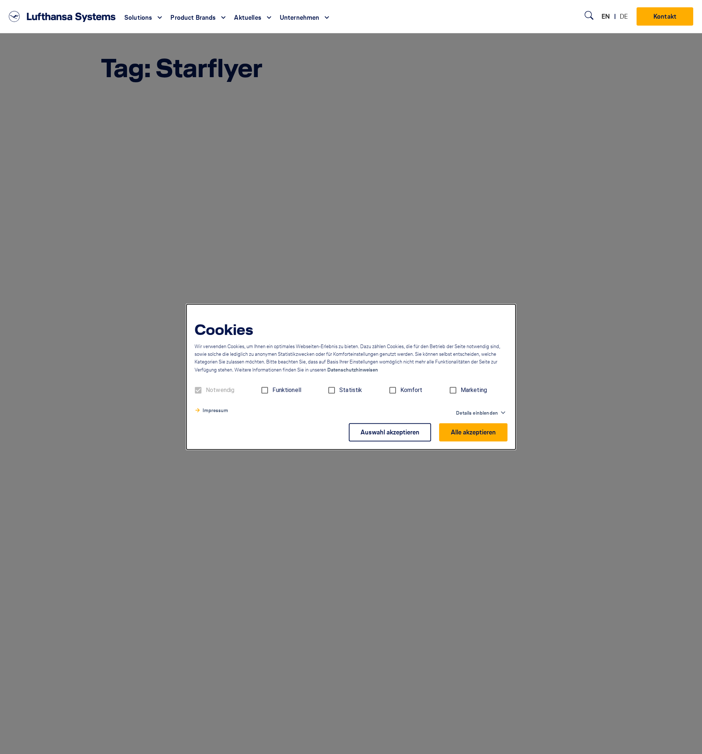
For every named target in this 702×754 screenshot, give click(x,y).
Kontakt (664, 16)
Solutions (138, 17)
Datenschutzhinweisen (352, 370)
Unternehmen (300, 17)
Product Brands (193, 17)
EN (605, 16)
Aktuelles (247, 17)
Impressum (215, 410)
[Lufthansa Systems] (62, 16)
